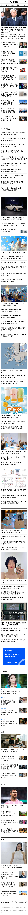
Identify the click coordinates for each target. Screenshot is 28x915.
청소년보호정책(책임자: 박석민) (19, 908)
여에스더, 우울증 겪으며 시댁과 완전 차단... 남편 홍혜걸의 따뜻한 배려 (13, 692)
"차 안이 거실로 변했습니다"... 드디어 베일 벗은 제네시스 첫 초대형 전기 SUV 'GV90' (13, 224)
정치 (25, 5)
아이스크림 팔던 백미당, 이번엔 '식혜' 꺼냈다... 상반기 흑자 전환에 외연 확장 (11, 428)
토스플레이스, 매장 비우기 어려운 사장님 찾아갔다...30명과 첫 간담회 (12, 304)
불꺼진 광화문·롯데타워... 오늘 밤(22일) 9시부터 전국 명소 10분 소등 (12, 183)
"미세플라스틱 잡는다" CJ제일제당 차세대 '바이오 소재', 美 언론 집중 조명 (8, 78)
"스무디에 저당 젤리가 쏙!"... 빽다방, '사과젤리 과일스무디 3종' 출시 (11, 416)
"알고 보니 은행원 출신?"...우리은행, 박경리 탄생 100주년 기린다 (13, 329)
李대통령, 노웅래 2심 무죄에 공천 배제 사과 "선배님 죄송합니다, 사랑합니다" (13, 29)
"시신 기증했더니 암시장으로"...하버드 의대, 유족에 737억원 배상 (8, 814)
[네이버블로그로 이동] (26, 902)
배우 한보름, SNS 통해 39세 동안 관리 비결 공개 (13, 537)
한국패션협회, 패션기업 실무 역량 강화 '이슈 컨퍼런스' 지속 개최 (9, 86)
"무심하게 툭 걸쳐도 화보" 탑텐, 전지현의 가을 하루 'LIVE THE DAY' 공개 (12, 587)
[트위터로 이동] (16, 902)
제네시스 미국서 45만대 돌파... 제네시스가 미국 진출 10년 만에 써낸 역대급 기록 (13, 218)
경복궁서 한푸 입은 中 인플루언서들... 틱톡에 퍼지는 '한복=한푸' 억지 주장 (13, 164)
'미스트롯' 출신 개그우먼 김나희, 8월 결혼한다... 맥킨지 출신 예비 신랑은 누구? (12, 867)
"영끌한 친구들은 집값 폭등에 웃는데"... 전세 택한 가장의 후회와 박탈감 (9, 767)
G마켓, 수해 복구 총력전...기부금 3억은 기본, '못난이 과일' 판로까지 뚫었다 (13, 635)
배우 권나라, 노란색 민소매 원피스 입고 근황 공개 (13, 582)
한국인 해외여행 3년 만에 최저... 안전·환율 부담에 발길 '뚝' (13, 458)
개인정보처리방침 (6, 908)
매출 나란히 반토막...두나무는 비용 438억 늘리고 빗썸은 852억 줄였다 (12, 323)
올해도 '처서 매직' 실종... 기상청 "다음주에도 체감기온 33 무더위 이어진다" (13, 377)
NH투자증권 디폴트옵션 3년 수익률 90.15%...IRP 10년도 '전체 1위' (11, 310)
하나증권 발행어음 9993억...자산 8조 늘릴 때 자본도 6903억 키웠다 (13, 335)
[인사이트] (14, 1)
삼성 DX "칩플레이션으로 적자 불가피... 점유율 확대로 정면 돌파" (12, 280)
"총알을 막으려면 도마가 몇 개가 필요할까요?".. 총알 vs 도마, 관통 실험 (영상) (9, 893)
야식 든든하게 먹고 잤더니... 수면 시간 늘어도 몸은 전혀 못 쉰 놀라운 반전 (13, 496)
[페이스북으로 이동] (13, 902)
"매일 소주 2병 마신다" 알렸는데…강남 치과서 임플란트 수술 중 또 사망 (12, 152)
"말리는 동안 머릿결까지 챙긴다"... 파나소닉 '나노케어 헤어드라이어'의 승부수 (13, 532)
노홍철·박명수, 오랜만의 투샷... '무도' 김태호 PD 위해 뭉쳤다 (9, 723)
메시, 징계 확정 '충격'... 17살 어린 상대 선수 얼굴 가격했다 (13, 806)
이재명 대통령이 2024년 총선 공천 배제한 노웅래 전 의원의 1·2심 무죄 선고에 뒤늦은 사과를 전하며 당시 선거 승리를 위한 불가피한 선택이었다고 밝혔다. (13, 36)
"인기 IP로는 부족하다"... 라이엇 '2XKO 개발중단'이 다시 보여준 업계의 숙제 (12, 257)
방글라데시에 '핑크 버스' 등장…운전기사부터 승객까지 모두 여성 (9, 822)
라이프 (7, 5)
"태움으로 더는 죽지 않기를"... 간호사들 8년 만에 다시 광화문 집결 (13, 139)
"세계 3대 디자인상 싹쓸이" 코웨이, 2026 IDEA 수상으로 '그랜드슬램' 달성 (9, 94)
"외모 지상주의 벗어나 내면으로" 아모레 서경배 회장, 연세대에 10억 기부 (9, 118)
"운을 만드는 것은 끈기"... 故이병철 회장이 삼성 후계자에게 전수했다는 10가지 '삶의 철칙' (9, 875)
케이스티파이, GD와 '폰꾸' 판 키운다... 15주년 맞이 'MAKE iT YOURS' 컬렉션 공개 (14, 629)
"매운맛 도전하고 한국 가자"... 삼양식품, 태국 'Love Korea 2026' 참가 (9, 70)
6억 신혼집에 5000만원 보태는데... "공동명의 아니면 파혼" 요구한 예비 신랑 (13, 750)
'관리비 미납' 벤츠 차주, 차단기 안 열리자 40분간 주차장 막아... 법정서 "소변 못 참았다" (14, 158)
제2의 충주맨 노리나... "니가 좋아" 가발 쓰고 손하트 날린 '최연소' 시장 (13, 176)
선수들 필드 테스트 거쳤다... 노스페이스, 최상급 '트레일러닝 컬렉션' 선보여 (12, 593)
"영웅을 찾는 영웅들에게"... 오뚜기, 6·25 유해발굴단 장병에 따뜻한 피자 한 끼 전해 (9, 61)
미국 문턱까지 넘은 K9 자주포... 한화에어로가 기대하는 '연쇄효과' (7, 102)
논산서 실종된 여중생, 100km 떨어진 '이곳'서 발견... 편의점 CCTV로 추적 (14, 146)
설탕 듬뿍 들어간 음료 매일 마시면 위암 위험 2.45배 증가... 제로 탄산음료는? (13, 502)
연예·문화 (19, 5)
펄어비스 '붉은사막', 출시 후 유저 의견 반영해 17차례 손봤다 (13, 274)
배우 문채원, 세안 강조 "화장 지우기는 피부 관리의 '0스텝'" (13, 543)
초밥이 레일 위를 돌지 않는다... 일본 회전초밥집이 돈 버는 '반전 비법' (9, 831)
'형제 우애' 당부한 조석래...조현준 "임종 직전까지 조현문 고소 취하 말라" (9, 44)
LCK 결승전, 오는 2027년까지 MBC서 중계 (13, 263)
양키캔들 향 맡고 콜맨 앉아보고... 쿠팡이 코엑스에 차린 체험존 (8, 53)
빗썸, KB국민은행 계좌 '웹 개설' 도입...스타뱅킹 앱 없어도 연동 (12, 316)
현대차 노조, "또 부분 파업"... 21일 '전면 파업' (9, 230)
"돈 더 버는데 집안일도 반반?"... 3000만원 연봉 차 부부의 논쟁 (8, 758)
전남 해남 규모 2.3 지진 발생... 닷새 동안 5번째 (12, 371)
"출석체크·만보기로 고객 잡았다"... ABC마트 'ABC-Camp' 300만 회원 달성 (13, 624)
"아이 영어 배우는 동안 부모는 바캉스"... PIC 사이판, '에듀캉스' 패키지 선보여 (13, 452)
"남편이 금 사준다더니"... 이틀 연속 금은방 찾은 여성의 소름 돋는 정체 (13, 133)
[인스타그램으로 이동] (19, 902)
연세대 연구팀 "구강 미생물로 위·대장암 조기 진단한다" (14, 491)
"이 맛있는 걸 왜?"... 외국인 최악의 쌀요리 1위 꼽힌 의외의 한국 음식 (13, 422)
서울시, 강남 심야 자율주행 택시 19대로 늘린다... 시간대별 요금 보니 (12, 382)
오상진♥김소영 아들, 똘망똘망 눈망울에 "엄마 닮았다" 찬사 (8, 702)
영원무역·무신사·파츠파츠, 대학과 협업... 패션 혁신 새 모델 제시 (12, 598)
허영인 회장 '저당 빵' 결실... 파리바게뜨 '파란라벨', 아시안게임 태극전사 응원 (9, 110)
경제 (2, 5)
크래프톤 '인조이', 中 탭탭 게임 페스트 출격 (13, 252)
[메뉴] (2, 1)
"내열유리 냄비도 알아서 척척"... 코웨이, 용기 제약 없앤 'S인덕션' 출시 (13, 640)
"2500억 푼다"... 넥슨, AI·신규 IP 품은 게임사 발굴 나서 (13, 268)
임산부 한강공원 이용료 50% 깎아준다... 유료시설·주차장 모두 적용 (12, 170)
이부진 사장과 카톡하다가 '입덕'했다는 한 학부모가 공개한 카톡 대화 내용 (8, 885)
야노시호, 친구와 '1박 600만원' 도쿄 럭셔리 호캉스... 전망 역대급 (9, 712)
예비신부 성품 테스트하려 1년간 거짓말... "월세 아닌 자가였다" (8, 775)
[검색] (26, 2)
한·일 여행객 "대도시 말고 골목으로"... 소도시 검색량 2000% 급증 (12, 463)
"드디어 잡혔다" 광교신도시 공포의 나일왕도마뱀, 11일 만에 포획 (11, 189)
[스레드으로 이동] (22, 902)
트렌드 (12, 5)
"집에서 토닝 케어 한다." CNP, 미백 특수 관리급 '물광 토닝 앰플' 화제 (12, 548)
